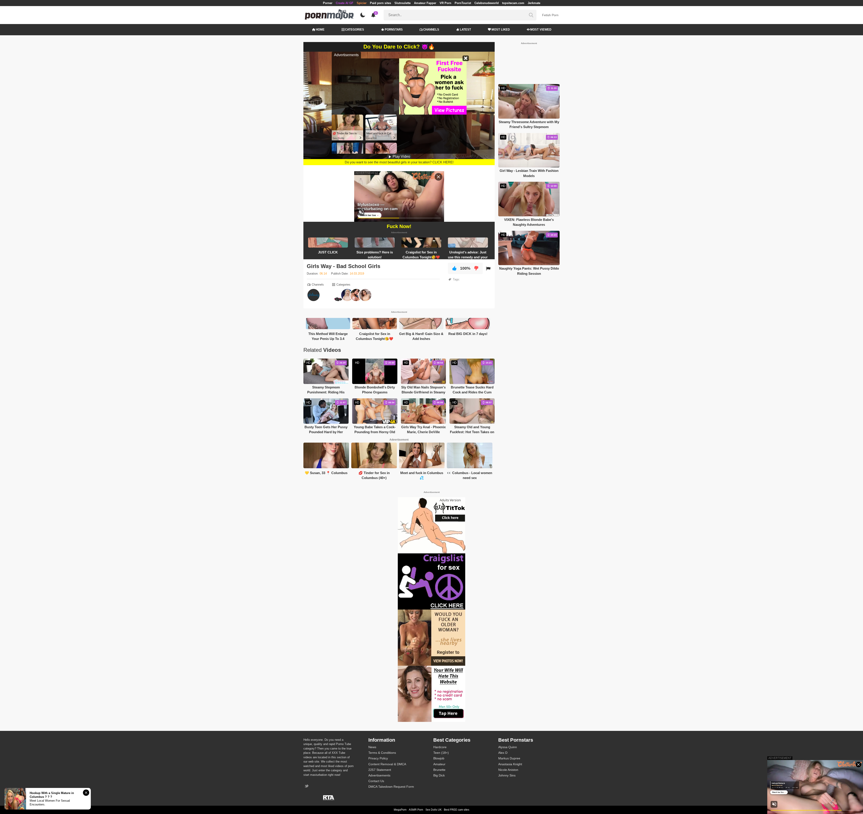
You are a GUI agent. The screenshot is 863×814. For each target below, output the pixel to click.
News (372, 747)
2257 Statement (379, 770)
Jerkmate (534, 3)
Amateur (439, 764)
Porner (327, 3)
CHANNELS (431, 29)
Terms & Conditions (382, 752)
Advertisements (379, 775)
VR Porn (445, 3)
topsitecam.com (513, 3)
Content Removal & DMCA (387, 764)
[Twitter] (307, 786)
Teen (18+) (441, 752)
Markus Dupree (509, 758)
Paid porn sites (380, 3)
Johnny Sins (507, 775)
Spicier (362, 3)
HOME (320, 29)
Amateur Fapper (425, 3)
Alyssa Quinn (507, 747)
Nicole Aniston (508, 770)
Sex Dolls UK (433, 809)
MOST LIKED (501, 29)
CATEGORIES (354, 29)
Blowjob (438, 758)
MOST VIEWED (540, 29)
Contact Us (376, 781)
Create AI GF (344, 3)
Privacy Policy (378, 758)
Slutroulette (402, 3)
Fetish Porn (550, 15)
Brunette (439, 770)
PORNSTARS (394, 29)
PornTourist (463, 3)
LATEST (465, 29)
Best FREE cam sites (456, 809)
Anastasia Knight (510, 764)
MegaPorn (400, 809)
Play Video (401, 156)
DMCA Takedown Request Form (391, 786)
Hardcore (440, 747)
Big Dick (439, 775)
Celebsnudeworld (486, 3)
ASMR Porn (416, 809)
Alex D (502, 752)
